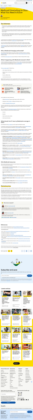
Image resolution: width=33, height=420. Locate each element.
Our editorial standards (6, 217)
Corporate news (20, 385)
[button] (21, 3)
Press (19, 376)
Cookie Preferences (28, 377)
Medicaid (10, 5)
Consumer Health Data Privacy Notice (29, 379)
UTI (10, 383)
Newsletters (11, 380)
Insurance (5, 5)
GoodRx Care (2, 386)
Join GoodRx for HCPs (29, 0)
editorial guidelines (15, 247)
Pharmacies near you (12, 371)
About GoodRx (20, 375)
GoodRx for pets (3, 383)
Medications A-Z (3, 375)
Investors (19, 384)
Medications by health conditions (4, 377)
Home (1, 5)
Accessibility (20, 371)
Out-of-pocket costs (3, 380)
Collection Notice (28, 376)
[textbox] (14, 275)
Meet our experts (13, 217)
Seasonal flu (11, 386)
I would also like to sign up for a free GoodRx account (8, 277)
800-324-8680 (11, 175)
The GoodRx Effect (20, 379)
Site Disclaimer (27, 374)
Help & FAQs (20, 370)
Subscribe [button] (29, 275)
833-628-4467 (23, 141)
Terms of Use (30, 279)
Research (19, 378)
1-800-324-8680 (17, 127)
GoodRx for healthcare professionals (13, 373)
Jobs (19, 382)
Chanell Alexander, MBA (6, 17)
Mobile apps (2, 371)
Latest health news (12, 377)
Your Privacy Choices (27, 382)
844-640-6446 (7, 99)
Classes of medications (4, 379)
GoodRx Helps (20, 381)
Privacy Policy (8, 280)
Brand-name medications (4, 382)
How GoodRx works (12, 370)
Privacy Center (27, 371)
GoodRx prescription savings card (4, 373)
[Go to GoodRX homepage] (3, 3)
